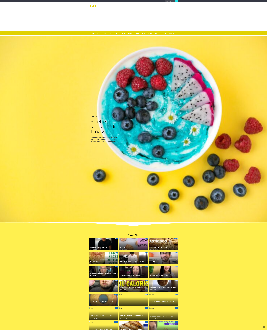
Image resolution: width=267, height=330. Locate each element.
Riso (105, 33)
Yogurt (150, 33)
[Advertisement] (133, 21)
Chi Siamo (163, 33)
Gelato (137, 33)
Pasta (98, 33)
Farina (110, 33)
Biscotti (130, 33)
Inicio (92, 33)
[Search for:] (170, 1)
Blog (156, 33)
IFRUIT (93, 6)
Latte (143, 33)
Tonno (123, 33)
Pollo (117, 33)
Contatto (171, 33)
